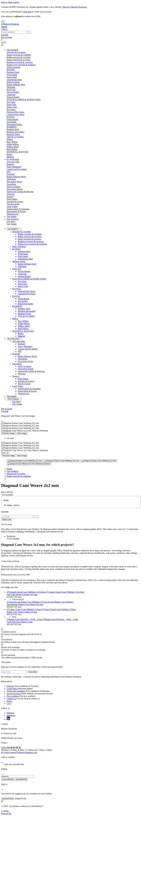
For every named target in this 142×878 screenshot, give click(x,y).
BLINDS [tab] (11, 70)
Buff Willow (12, 149)
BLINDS (16, 249)
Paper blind (12, 77)
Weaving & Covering (21, 231)
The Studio (11, 216)
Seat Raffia (11, 122)
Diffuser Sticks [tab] (13, 82)
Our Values (12, 224)
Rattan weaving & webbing (19, 55)
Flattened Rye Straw (15, 112)
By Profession (13, 159)
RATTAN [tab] (11, 89)
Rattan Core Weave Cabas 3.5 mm (22, 612)
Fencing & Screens (15, 201)
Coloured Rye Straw (16, 114)
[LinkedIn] (8, 719)
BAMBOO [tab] (12, 127)
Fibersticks (11, 179)
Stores (9, 701)
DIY (9, 172)
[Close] (2, 421)
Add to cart (6, 520)
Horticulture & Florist (16, 211)
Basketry (10, 164)
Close (4, 29)
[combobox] (14, 32)
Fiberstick (11, 87)
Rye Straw (16, 289)
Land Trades (17, 386)
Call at (11, 747)
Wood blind (12, 75)
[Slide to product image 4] (29, 463)
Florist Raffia (12, 119)
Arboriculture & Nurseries (18, 209)
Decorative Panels (14, 189)
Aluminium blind (14, 79)
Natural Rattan (13, 97)
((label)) (4, 776)
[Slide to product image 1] (25, 460)
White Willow (13, 144)
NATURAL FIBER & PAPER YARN (29, 279)
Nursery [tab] (10, 196)
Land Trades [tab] (12, 206)
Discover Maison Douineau (75, 7)
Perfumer (16, 354)
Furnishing (17, 364)
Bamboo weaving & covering (20, 62)
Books (9, 154)
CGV (9, 703)
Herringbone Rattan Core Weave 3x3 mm (25, 604)
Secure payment (14, 693)
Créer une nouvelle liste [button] (12, 764)
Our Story (11, 221)
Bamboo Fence (13, 134)
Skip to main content (10, 2)
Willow (15, 318)
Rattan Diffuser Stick (16, 84)
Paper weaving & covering (18, 60)
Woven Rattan (13, 92)
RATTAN (16, 269)
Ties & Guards (13, 204)
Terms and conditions (16, 691)
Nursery (15, 376)
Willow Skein (13, 147)
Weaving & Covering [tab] (16, 52)
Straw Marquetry (14, 167)
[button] (4, 26)
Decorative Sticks (14, 181)
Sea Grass (11, 102)
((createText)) (21, 779)
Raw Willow (12, 142)
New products (13, 696)
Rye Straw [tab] (11, 109)
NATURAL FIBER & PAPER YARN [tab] (23, 99)
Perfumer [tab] (11, 174)
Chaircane (11, 94)
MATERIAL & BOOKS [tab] (17, 152)
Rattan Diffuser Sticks (16, 177)
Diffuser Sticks (18, 261)
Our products (12, 50)
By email (19, 752)
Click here (26, 12)
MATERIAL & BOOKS (23, 331)
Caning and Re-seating (17, 169)
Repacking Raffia (14, 124)
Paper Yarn (11, 104)
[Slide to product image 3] (99, 460)
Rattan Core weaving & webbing (21, 65)
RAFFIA (16, 296)
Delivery (11, 686)
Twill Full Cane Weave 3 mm (19, 622)
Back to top (6, 813)
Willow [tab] (10, 139)
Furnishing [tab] (11, 184)
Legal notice (12, 688)
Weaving (10, 194)
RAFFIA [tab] (11, 117)
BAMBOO (17, 306)
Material (10, 157)
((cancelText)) (7, 779)
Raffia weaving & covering (19, 57)
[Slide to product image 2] (62, 460)
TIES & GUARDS (15, 137)
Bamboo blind (13, 72)
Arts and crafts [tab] (13, 162)
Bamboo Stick (13, 129)
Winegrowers (12, 214)
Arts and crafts (18, 341)
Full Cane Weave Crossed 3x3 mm (22, 594)
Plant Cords (12, 107)
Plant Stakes (12, 199)
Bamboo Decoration (15, 132)
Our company (13, 219)
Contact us (12, 698)
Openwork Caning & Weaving (20, 191)
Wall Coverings (13, 67)
